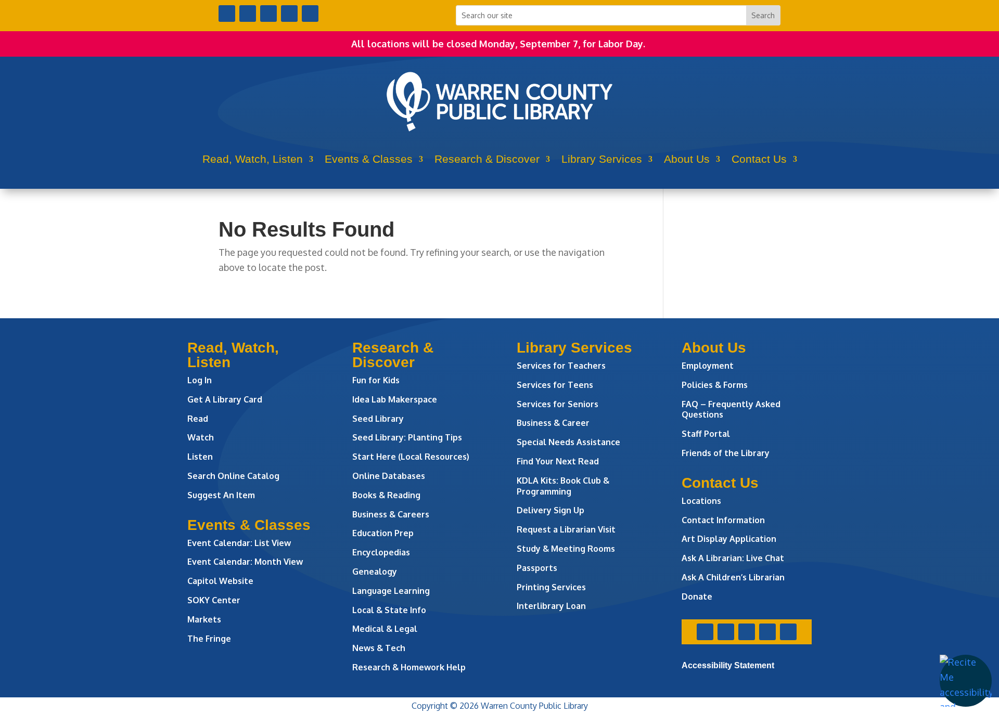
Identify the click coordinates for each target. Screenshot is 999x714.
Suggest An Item (221, 495)
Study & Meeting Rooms (566, 548)
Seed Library (378, 418)
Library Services (601, 159)
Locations (701, 501)
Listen (200, 456)
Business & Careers (390, 514)
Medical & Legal (384, 629)
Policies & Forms (715, 385)
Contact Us (759, 159)
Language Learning (391, 591)
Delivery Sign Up (550, 510)
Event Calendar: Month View (245, 561)
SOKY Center (213, 600)
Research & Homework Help (409, 667)
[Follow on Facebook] (227, 13)
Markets (204, 619)
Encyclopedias (381, 552)
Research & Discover (487, 159)
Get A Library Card (224, 399)
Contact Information (723, 520)
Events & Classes (369, 159)
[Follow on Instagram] (268, 13)
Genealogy (374, 571)
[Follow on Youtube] (289, 13)
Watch (200, 437)
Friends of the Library (726, 453)
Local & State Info (389, 610)
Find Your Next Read (558, 461)
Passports (537, 568)
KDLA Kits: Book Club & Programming (563, 486)
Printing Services (551, 587)
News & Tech (378, 648)
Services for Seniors (557, 404)
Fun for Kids (376, 380)
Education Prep (383, 533)
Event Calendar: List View (239, 543)
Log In (199, 380)
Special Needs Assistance (568, 442)
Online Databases (388, 476)
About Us (687, 159)
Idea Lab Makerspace (394, 399)
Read (197, 418)
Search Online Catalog (233, 476)
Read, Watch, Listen (252, 159)
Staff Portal (706, 434)
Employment (708, 365)
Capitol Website (220, 581)
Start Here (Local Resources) (410, 456)
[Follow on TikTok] (310, 13)
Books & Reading (386, 495)
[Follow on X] (247, 13)
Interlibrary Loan (551, 606)
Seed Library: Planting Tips (407, 437)
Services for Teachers (561, 365)
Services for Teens (555, 385)
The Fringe (209, 638)
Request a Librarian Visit (566, 529)
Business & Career (553, 423)
